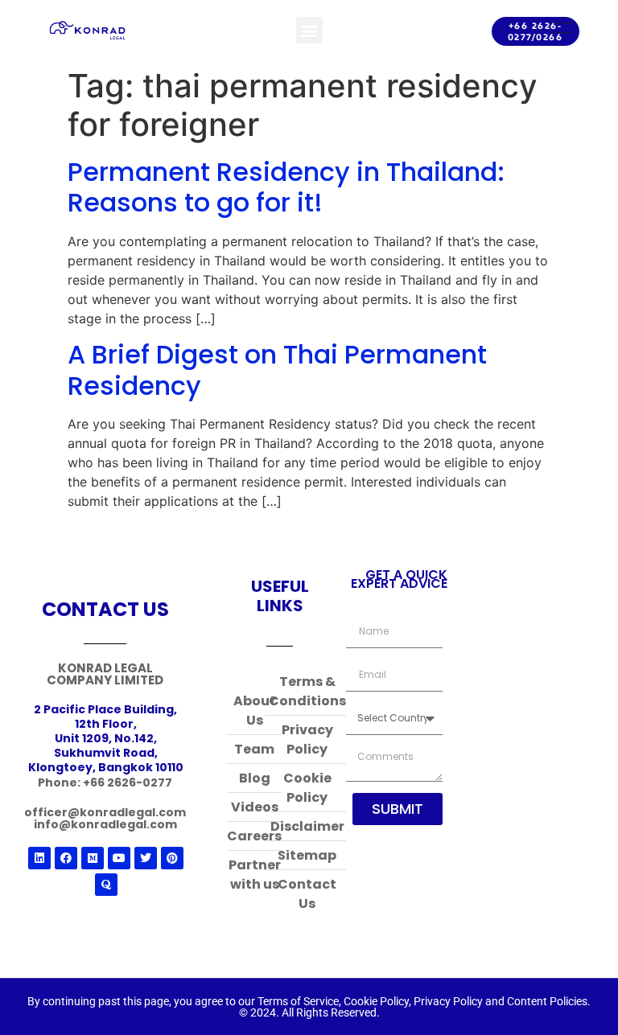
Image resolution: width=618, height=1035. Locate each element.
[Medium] (92, 858)
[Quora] (106, 884)
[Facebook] (66, 858)
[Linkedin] (39, 858)
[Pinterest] (172, 858)
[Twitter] (145, 858)
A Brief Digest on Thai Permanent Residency (277, 369)
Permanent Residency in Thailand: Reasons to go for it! (286, 187)
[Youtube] (119, 858)
